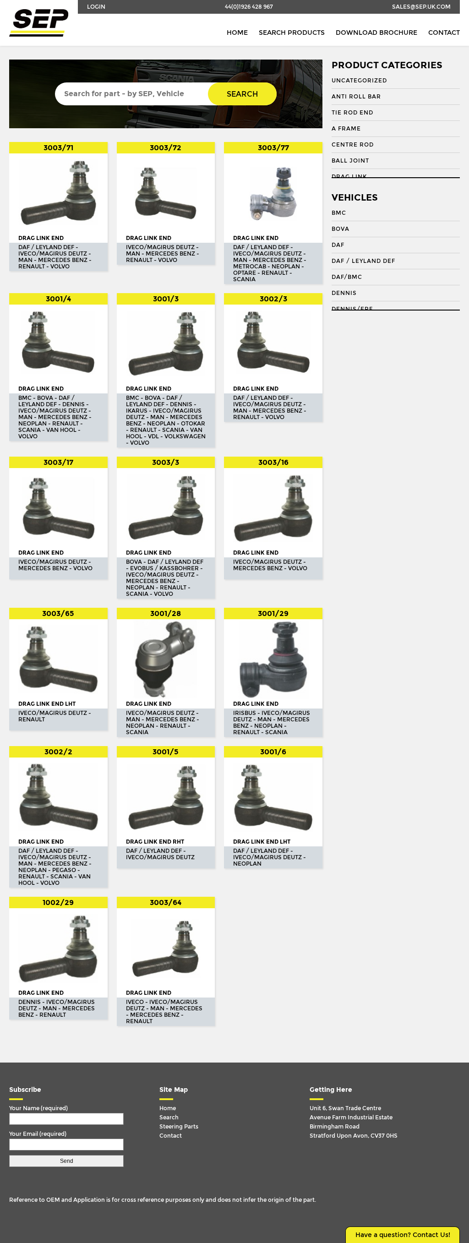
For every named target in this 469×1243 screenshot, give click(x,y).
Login (96, 7)
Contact (444, 33)
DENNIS (344, 293)
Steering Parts (178, 1126)
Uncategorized (359, 80)
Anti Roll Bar (356, 96)
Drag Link (349, 177)
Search (242, 94)
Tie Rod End (352, 112)
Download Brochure (376, 33)
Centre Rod (353, 145)
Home (237, 33)
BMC (339, 213)
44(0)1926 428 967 (249, 7)
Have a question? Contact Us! (402, 1235)
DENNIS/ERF (352, 309)
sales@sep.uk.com (421, 7)
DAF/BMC (347, 277)
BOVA (340, 229)
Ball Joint (350, 161)
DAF (338, 245)
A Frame (346, 128)
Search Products (292, 33)
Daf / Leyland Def (363, 261)
